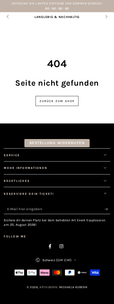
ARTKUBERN (48, 287)
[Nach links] (8, 17)
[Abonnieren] (107, 209)
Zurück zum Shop (57, 101)
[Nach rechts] (106, 17)
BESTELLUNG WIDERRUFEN (57, 143)
